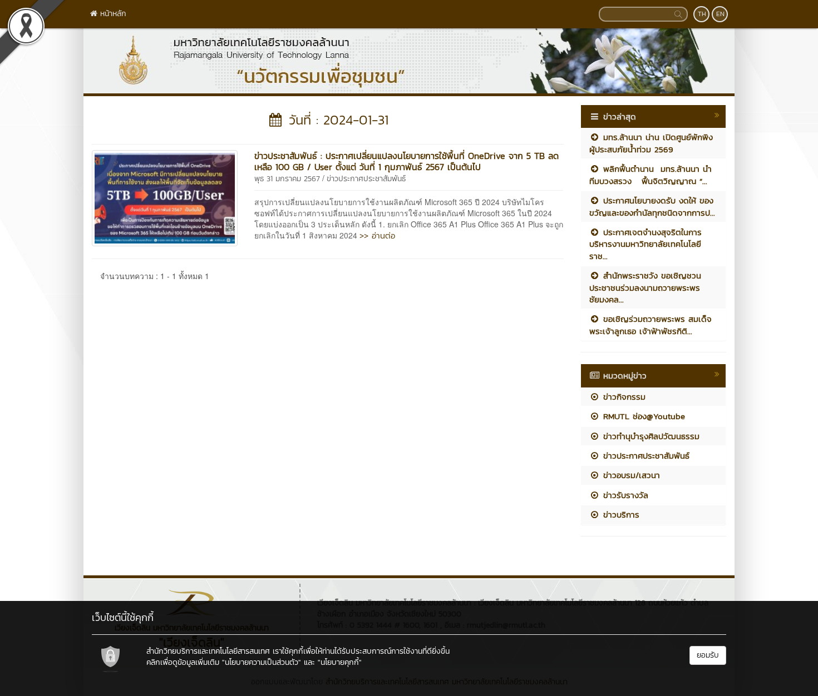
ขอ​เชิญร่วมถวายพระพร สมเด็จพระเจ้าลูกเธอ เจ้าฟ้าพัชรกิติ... (650, 324)
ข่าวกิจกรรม (622, 396)
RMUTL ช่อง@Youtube (642, 416)
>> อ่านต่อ (377, 235)
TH (702, 14)
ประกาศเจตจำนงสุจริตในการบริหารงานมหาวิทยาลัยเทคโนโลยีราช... (645, 244)
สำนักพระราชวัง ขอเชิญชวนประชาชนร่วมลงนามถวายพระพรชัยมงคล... (645, 287)
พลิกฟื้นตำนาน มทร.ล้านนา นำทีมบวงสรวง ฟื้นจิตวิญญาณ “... (650, 174)
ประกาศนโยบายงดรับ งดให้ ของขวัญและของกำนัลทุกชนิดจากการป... (652, 206)
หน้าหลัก (111, 13)
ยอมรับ (708, 655)
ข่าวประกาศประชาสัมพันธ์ (366, 179)
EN (720, 14)
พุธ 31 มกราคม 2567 (287, 179)
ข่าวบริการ (619, 514)
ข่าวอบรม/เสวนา (630, 475)
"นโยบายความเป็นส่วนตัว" (261, 662)
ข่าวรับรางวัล (624, 495)
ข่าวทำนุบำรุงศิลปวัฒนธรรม (649, 436)
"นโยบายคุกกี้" (340, 662)
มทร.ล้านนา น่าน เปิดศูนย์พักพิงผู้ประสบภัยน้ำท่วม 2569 (651, 143)
